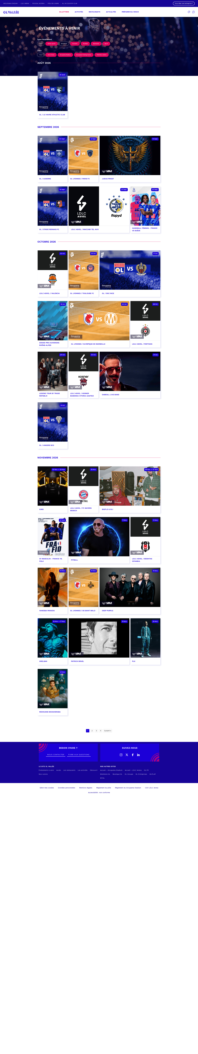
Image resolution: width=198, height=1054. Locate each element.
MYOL (102, 778)
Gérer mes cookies (47, 788)
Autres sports (51, 43)
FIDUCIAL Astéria (101, 54)
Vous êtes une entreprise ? (184, 3)
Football (85, 43)
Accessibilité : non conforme (99, 792)
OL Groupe (129, 774)
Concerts (74, 43)
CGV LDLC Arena (151, 788)
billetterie (64, 12)
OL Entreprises (141, 774)
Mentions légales (85, 788)
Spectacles (96, 43)
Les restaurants (69, 770)
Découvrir (94, 770)
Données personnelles (66, 788)
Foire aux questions (78, 755)
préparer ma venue (130, 12)
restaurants (94, 12)
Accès (58, 770)
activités (79, 12)
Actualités (111, 12)
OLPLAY (153, 774)
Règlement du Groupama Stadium (128, 788)
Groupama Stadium (65, 54)
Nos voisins (43, 774)
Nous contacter (55, 755)
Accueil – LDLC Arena (133, 770)
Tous (40, 43)
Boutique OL (117, 774)
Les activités (83, 770)
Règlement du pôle (103, 788)
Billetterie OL (105, 774)
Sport (106, 43)
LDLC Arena (51, 54)
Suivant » (107, 731)
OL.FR (146, 770)
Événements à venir (46, 770)
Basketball (64, 43)
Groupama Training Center (83, 54)
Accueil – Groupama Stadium (111, 770)
